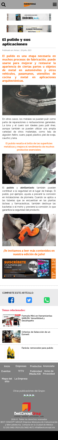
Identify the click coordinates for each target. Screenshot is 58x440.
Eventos (5, 371)
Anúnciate (48, 366)
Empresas (21, 366)
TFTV (21, 371)
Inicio (7, 366)
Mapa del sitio (7, 380)
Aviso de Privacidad (49, 372)
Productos (36, 366)
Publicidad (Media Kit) (35, 372)
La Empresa (20, 378)
